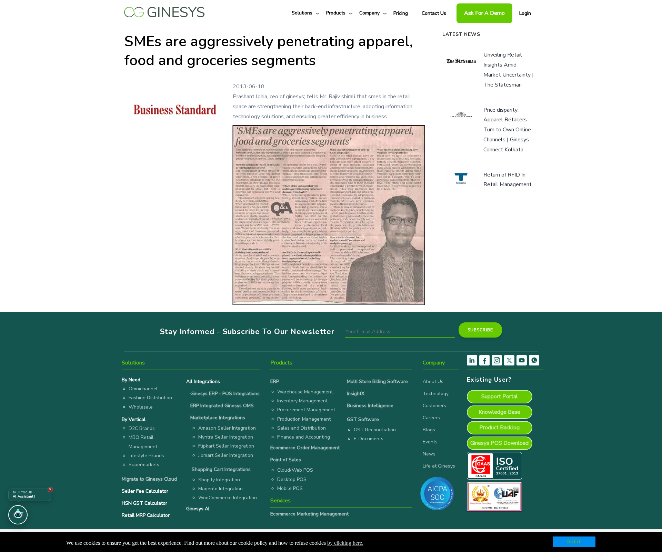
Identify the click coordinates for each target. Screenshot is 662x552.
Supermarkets (144, 464)
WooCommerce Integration (227, 497)
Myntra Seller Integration (225, 437)
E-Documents (368, 438)
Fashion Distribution (150, 397)
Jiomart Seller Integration (225, 455)
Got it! (574, 541)
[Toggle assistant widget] (18, 514)
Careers (431, 417)
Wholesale (141, 407)
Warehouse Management (305, 392)
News (429, 454)
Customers (434, 405)
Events (430, 442)
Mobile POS (290, 488)
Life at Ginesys (439, 466)
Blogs (429, 429)
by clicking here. (345, 543)
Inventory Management (302, 401)
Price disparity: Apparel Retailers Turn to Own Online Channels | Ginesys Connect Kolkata (507, 129)
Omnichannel (143, 388)
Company (369, 13)
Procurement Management (306, 410)
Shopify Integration (219, 479)
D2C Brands (142, 428)
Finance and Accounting (303, 437)
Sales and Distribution (301, 428)
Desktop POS (292, 479)
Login (525, 13)
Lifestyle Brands (146, 455)
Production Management (304, 419)
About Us (433, 381)
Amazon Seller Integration (227, 428)
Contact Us (434, 13)
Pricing (400, 13)
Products (335, 13)
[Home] (164, 10)
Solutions (302, 13)
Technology (436, 393)
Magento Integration (220, 488)
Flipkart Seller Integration (226, 446)
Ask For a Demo (484, 13)
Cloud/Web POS (295, 470)
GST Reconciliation (375, 429)
